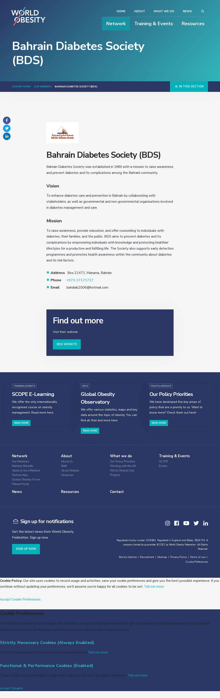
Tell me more (154, 586)
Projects (115, 475)
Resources (193, 23)
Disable (17, 688)
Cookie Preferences (196, 562)
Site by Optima (128, 557)
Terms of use (197, 557)
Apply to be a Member (26, 470)
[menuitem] (33, 461)
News (187, 11)
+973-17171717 (79, 280)
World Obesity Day (122, 470)
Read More (21, 423)
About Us (67, 461)
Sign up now (26, 549)
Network (116, 23)
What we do (164, 11)
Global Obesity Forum (26, 479)
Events (163, 466)
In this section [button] (191, 86)
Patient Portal (20, 484)
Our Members (43, 86)
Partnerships (20, 475)
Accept (5, 599)
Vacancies (67, 475)
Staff (64, 466)
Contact (117, 491)
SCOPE (163, 461)
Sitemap (162, 557)
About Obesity (70, 470)
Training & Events (153, 23)
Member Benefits (23, 466)
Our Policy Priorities (122, 461)
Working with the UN (123, 466)
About (139, 11)
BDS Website (67, 344)
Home (121, 11)
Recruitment (147, 557)
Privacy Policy (178, 557)
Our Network (21, 86)
